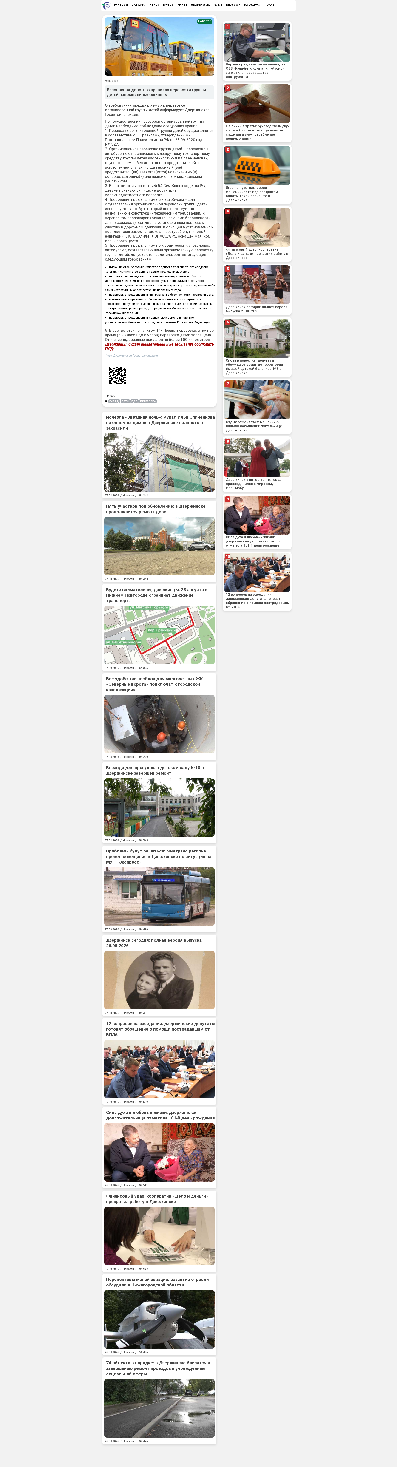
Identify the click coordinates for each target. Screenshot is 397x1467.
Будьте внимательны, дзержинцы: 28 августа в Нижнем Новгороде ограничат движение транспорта (156, 595)
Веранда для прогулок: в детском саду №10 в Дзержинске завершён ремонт (155, 770)
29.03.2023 (111, 81)
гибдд (114, 401)
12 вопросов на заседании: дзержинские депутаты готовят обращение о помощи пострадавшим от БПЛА (160, 1029)
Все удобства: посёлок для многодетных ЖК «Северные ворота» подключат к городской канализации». (154, 684)
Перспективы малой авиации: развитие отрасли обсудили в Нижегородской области (157, 1282)
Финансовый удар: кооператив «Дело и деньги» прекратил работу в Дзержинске (157, 1198)
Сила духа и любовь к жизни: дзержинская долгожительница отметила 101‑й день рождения (160, 1115)
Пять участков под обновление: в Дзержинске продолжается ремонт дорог (156, 509)
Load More (159, 1454)
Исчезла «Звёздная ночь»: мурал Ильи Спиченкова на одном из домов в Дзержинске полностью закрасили (160, 422)
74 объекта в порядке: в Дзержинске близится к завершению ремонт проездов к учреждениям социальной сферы (158, 1368)
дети (125, 401)
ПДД (134, 401)
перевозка (148, 401)
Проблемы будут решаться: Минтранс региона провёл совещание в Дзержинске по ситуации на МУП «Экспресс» (158, 856)
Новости (204, 21)
